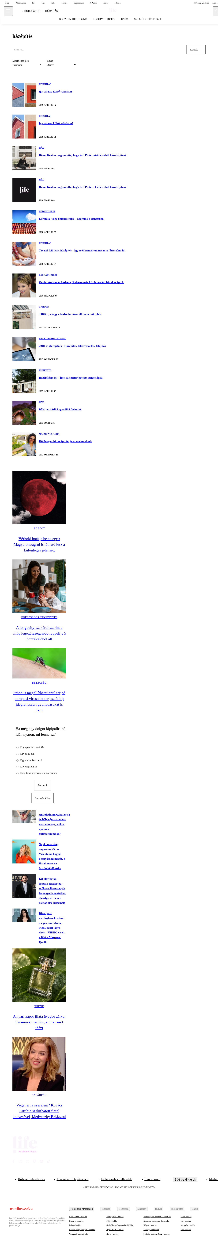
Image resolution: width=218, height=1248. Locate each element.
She (43, 3)
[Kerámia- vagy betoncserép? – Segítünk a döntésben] (24, 222)
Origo (7, 3)
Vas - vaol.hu (186, 1221)
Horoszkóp (32, 11)
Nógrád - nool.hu (150, 1225)
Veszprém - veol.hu (188, 1225)
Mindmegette (21, 3)
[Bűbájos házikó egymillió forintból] (24, 413)
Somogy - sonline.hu (151, 1230)
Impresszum (152, 1179)
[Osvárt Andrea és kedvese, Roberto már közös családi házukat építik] (24, 285)
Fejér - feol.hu (111, 1221)
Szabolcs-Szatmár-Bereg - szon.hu (156, 1234)
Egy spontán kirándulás (32, 747)
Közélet (106, 1208)
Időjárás (51, 11)
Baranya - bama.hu (76, 1221)
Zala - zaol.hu (186, 1230)
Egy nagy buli (27, 753)
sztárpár (39, 1095)
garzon (44, 307)
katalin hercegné (73, 19)
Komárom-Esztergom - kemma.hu (156, 1221)
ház (41, 148)
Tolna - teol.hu (186, 1217)
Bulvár (158, 1208)
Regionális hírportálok (82, 1208)
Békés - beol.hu (75, 1225)
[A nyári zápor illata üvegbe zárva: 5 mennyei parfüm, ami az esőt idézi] (39, 975)
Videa (53, 3)
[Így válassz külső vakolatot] (24, 95)
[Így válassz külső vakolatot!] (24, 127)
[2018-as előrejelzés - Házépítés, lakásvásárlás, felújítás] (24, 349)
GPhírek (93, 3)
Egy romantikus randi (31, 760)
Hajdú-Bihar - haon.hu (115, 1230)
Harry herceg (104, 19)
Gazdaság (123, 1208)
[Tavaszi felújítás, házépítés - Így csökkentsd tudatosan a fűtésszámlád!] (24, 254)
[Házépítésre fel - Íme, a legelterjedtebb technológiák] (24, 381)
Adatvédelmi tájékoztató (72, 1179)
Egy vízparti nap (28, 766)
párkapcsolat (48, 275)
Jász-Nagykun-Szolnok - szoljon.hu (157, 1217)
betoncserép (47, 211)
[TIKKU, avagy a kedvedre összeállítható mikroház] (24, 317)
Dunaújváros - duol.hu (115, 1217)
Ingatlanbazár (79, 3)
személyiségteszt (147, 19)
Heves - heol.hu (112, 1234)
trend (39, 1006)
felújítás (45, 84)
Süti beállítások (185, 1179)
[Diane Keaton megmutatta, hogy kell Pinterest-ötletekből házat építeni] (24, 158)
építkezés (45, 370)
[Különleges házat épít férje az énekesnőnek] (24, 444)
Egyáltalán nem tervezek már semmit (38, 773)
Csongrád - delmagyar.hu (78, 1234)
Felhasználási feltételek (116, 1179)
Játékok (117, 3)
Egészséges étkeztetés (39, 617)
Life (33, 3)
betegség (39, 682)
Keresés (194, 49)
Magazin (141, 1208)
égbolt (39, 528)
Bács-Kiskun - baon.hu (78, 1217)
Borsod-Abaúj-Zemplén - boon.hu (82, 1230)
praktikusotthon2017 (52, 338)
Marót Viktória (49, 434)
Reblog (105, 3)
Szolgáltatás (177, 1208)
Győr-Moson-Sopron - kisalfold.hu (119, 1225)
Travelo (64, 3)
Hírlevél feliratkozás (31, 1179)
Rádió (195, 1208)
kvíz (124, 19)
